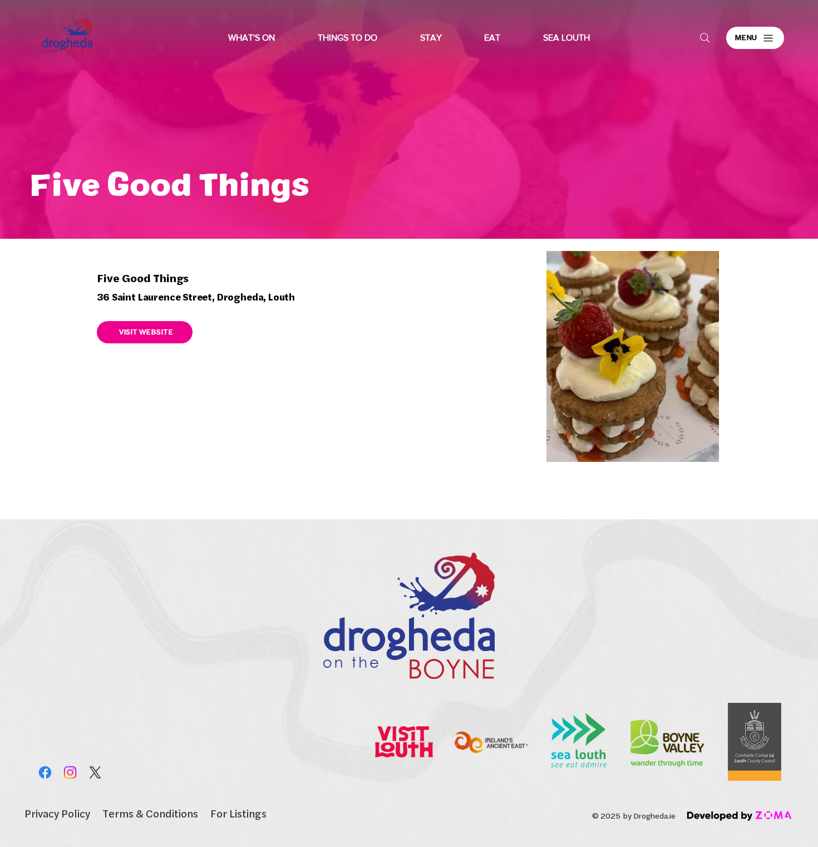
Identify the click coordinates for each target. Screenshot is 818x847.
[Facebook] (45, 772)
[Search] (705, 38)
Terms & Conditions (150, 813)
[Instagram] (70, 772)
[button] (251, 38)
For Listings (238, 813)
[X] (95, 772)
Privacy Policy (57, 813)
